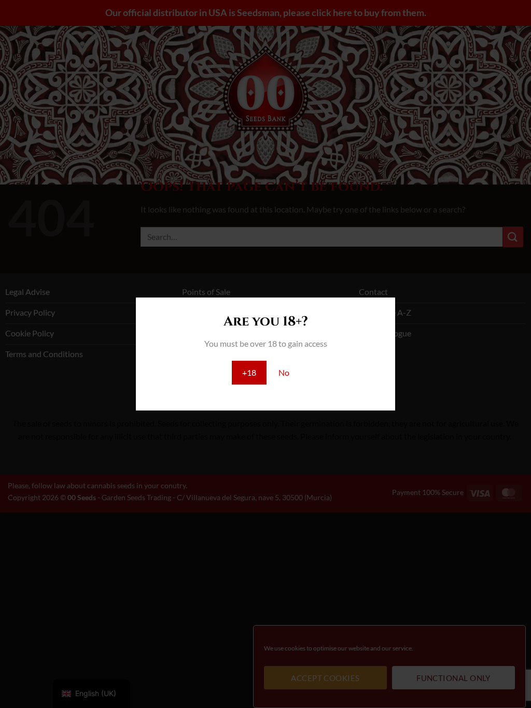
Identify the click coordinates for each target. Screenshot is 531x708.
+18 (249, 372)
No (283, 372)
